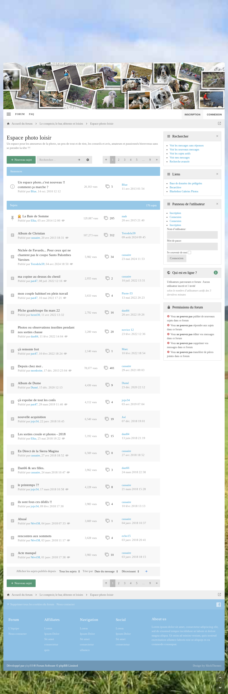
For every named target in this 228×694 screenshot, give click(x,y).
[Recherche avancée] (87, 160)
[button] (106, 160)
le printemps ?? (28, 485)
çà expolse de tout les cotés (37, 400)
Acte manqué (27, 553)
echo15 (126, 536)
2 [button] (118, 159)
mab (124, 216)
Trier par (99, 571)
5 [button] (136, 159)
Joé (124, 417)
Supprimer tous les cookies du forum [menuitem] (32, 604)
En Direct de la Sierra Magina (38, 451)
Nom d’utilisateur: (176, 229)
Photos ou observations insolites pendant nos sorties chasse (46, 330)
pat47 (34, 281)
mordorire (37, 370)
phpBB (29, 665)
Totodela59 (129, 233)
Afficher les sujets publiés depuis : (46, 571)
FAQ (31, 114)
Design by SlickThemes (207, 665)
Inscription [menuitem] (192, 114)
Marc (125, 349)
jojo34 (126, 400)
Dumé (34, 387)
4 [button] (130, 159)
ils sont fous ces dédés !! (35, 502)
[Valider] (146, 571)
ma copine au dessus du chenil (39, 276)
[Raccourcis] (8, 114)
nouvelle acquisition (32, 417)
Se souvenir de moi (177, 252)
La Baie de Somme (35, 216)
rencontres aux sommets (34, 536)
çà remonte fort (28, 349)
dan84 (125, 310)
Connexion (175, 221)
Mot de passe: (174, 240)
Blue (34, 191)
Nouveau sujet (23, 159)
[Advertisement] (114, 31)
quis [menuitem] (46, 650)
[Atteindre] (219, 123)
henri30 (35, 314)
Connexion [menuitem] (214, 114)
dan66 (125, 468)
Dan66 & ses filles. (31, 468)
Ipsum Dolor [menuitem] (51, 633)
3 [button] (124, 159)
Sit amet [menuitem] (49, 639)
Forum (19, 114)
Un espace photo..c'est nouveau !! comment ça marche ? (41, 185)
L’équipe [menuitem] (13, 628)
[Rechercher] (79, 160)
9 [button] (150, 159)
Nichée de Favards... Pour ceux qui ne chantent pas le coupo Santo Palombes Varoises (44, 254)
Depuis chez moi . (30, 366)
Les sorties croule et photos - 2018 (42, 434)
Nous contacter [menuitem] (66, 604)
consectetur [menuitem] (51, 644)
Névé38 (35, 523)
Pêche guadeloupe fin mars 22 (39, 310)
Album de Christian (31, 233)
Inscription (175, 225)
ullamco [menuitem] (85, 650)
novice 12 (128, 329)
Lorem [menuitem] (48, 628)
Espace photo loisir (29, 137)
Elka (33, 220)
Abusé (22, 519)
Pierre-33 (127, 293)
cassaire (35, 237)
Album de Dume (29, 383)
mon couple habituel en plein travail (43, 293)
